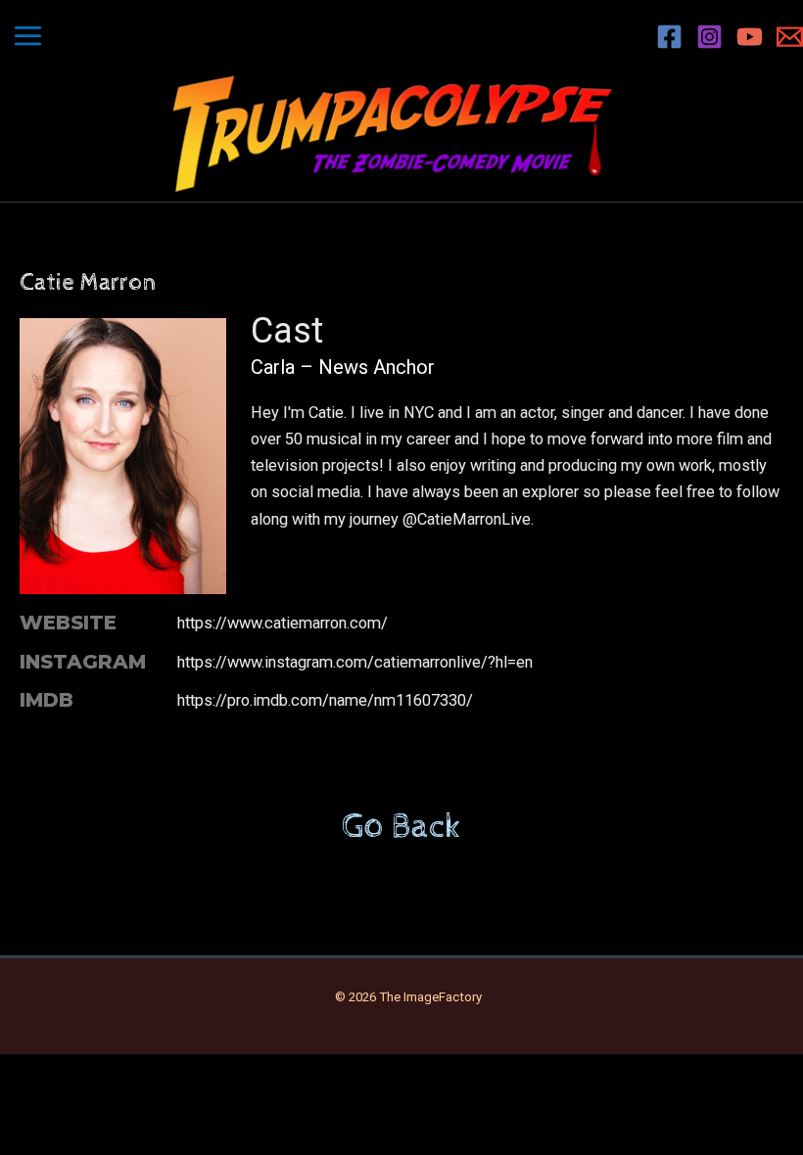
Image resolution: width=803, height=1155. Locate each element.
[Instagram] (709, 36)
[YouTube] (749, 36)
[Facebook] (669, 36)
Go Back (401, 827)
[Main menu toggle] (28, 36)
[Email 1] (790, 36)
